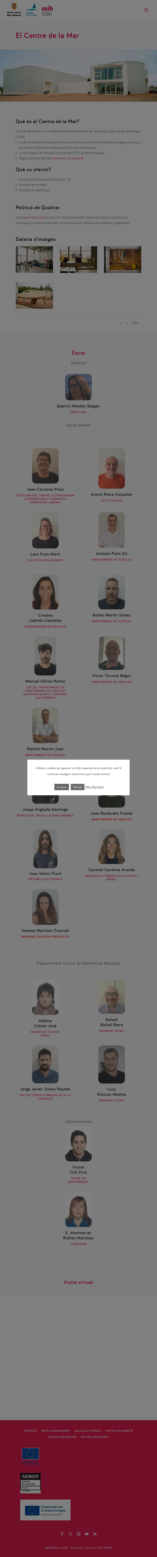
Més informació (94, 787)
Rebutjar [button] (77, 787)
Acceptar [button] (61, 787)
